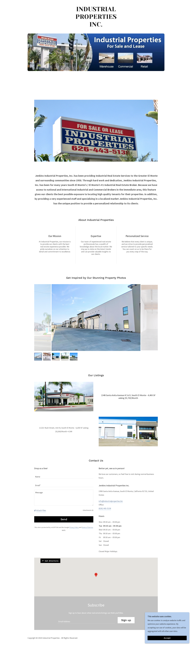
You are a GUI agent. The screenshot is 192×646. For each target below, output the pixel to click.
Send (64, 519)
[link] (96, 25)
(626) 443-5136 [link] (105, 508)
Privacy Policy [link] (74, 527)
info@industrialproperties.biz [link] (111, 501)
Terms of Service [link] (87, 527)
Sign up (126, 620)
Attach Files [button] (41, 510)
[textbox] (63, 475)
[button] (35, 510)
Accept (167, 638)
